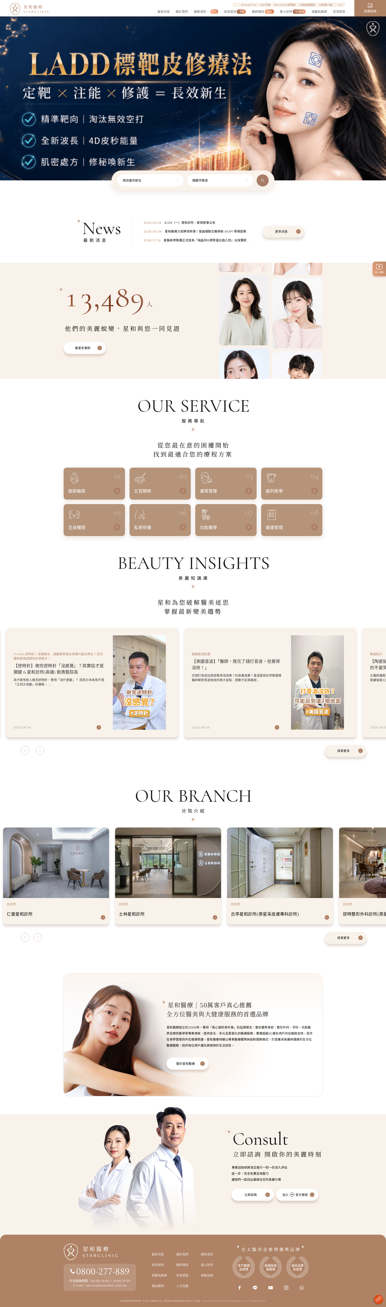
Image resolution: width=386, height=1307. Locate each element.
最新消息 (158, 1254)
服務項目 (207, 1254)
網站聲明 (158, 1286)
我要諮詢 (207, 1275)
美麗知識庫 (159, 1275)
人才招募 (182, 1286)
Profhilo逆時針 (286, 4)
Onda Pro (250, 4)
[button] (7, 82)
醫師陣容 (182, 1265)
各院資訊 (158, 1265)
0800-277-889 (103, 1271)
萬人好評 (207, 1265)
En (341, 4)
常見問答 (182, 1275)
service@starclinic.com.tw (106, 1285)
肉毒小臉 (326, 4)
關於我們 (182, 1254)
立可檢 (266, 4)
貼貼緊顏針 (309, 4)
